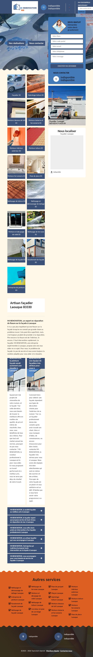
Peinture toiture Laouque (77, 600)
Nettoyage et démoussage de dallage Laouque (17, 590)
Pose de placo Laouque (76, 616)
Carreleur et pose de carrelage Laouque (37, 612)
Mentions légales (52, 651)
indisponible (54, 6)
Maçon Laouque (57, 593)
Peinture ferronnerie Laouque (75, 608)
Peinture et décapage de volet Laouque (36, 596)
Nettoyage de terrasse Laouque (37, 588)
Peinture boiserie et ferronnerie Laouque (57, 613)
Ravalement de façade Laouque (17, 605)
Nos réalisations (16, 43)
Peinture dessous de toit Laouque (57, 605)
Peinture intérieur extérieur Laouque (74, 591)
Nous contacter (36, 43)
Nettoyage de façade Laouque (17, 611)
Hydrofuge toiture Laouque (57, 598)
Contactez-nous (66, 651)
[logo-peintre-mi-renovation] (25, 7)
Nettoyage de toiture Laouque (37, 604)
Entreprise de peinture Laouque (17, 598)
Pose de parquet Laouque (57, 588)
